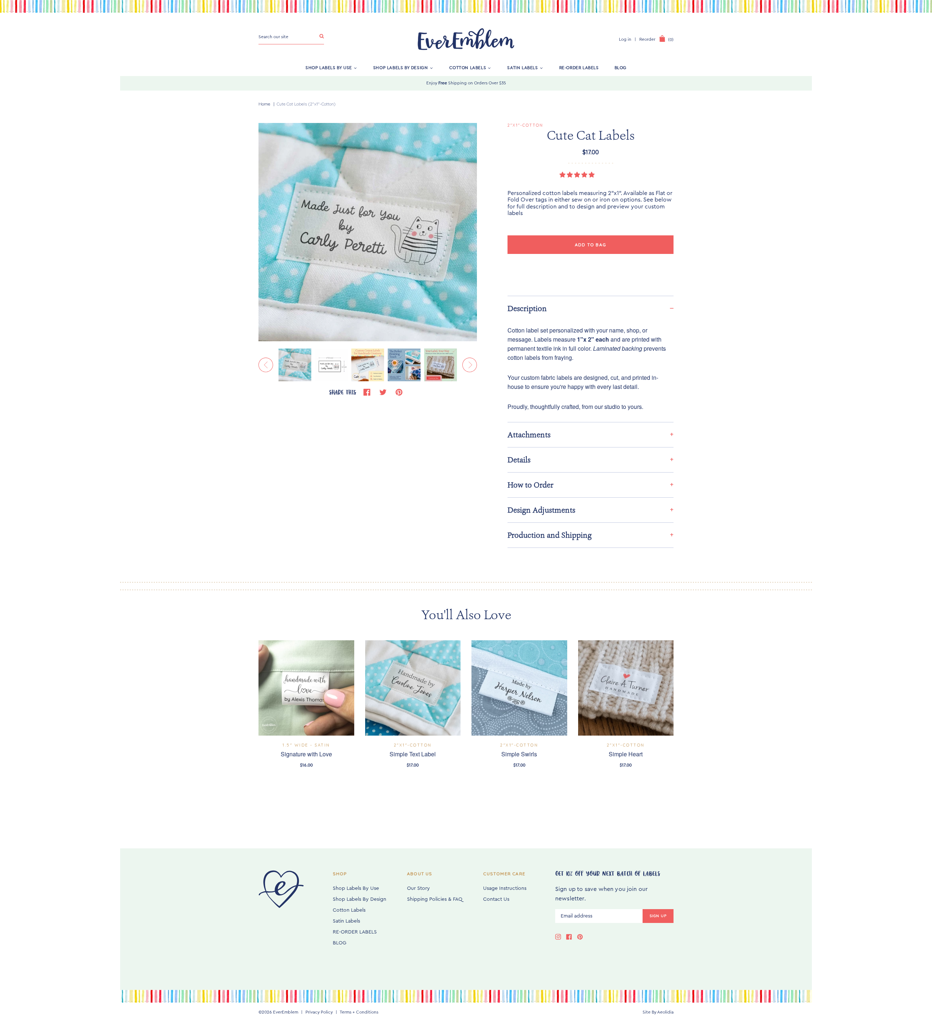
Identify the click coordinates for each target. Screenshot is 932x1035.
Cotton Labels (467, 67)
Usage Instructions (504, 888)
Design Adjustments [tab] (541, 510)
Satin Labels (522, 67)
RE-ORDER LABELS (579, 67)
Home (264, 104)
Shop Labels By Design (400, 67)
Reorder (647, 39)
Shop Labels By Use (328, 67)
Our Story (418, 888)
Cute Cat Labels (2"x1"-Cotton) (306, 104)
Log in (625, 39)
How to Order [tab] (530, 485)
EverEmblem (285, 1012)
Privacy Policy (319, 1012)
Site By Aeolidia (658, 1012)
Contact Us (496, 899)
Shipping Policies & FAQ (434, 899)
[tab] (591, 308)
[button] (578, 175)
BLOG (621, 67)
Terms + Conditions (359, 1012)
